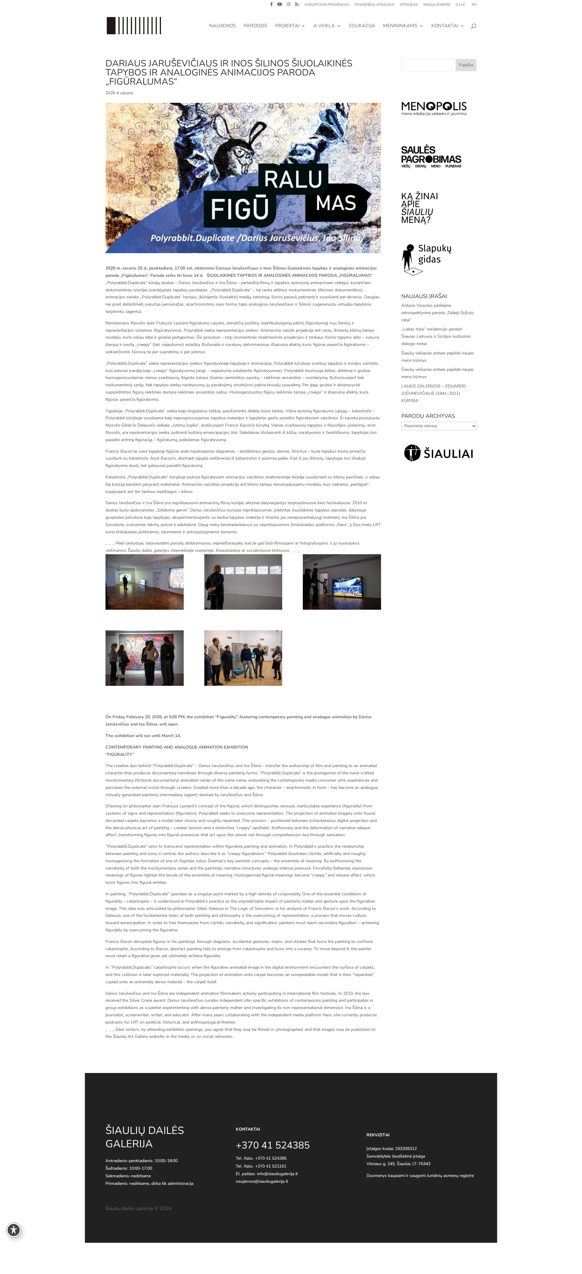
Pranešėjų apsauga (374, 5)
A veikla (324, 26)
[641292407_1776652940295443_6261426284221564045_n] (144, 658)
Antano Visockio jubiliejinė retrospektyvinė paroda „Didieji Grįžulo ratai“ (437, 313)
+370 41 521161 (270, 1166)
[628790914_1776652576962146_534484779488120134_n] (342, 582)
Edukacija (362, 26)
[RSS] (297, 6)
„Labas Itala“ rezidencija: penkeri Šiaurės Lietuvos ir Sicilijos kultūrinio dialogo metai (436, 336)
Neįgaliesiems (436, 5)
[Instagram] (288, 6)
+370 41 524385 (271, 1158)
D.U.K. (461, 5)
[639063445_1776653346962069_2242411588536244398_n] (243, 658)
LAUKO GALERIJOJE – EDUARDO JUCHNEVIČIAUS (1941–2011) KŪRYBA (433, 393)
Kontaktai (444, 26)
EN (474, 5)
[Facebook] (271, 6)
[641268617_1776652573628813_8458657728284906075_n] (144, 582)
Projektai (287, 26)
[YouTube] (279, 6)
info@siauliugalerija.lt (277, 1173)
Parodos (255, 26)
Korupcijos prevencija (327, 5)
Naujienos (222, 26)
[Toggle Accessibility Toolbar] (13, 1230)
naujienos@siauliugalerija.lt (262, 1181)
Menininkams (400, 26)
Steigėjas (409, 5)
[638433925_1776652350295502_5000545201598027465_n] (243, 582)
